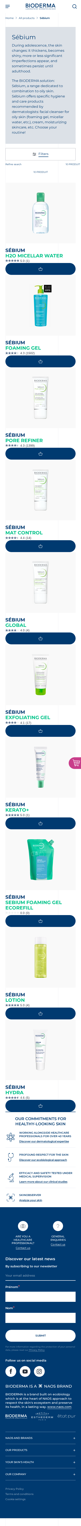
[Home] (40, 6)
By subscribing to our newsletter (31, 1266)
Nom (9, 1308)
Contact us (23, 1247)
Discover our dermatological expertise (44, 1141)
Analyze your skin (30, 1200)
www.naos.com (59, 1407)
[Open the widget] (75, 763)
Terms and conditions (19, 1494)
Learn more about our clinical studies (43, 1181)
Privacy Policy (37, 1350)
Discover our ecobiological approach (43, 1159)
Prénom (11, 1287)
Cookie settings (15, 1499)
